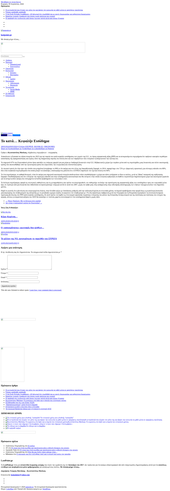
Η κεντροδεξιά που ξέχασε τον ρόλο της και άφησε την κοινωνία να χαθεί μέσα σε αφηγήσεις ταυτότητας (44, 10)
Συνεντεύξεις (15, 66)
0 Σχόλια (21, 147)
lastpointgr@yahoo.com (20, 475)
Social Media (15, 89)
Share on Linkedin (34, 149)
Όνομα (4, 273)
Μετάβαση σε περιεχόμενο (11, 2)
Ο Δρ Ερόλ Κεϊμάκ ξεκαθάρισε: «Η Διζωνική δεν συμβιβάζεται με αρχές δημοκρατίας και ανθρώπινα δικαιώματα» (48, 14)
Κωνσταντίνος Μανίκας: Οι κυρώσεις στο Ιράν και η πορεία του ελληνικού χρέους (36, 400)
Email (4, 277)
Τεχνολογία (10, 87)
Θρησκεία (14, 85)
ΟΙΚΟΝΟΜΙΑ (49, 147)
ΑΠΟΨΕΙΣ (29, 147)
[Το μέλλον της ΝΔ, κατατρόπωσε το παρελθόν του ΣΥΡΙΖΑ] (4, 234)
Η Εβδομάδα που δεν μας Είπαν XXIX (20, 403)
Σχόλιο (4, 269)
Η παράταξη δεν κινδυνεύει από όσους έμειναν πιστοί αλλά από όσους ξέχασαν (35, 18)
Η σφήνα (31, 446)
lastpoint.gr (6, 35)
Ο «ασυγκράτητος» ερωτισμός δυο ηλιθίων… (22, 227)
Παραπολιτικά (15, 64)
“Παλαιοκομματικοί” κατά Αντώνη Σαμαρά (21, 405)
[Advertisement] (85, 115)
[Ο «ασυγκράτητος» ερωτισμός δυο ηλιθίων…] (5, 223)
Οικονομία (9, 69)
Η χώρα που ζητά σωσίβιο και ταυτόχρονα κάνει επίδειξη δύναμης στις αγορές (40, 448)
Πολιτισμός (10, 81)
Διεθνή (12, 79)
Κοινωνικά (10, 71)
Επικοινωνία (10, 96)
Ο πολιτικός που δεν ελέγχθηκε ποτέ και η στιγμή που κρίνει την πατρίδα (43, 454)
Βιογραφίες (14, 75)
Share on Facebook (8, 149)
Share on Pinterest (47, 149)
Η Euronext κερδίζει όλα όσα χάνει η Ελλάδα (22, 407)
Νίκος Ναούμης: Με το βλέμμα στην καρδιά (23, 201)
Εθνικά (8, 77)
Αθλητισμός (14, 83)
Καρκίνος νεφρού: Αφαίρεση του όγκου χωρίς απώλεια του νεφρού (30, 16)
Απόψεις (9, 60)
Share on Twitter (21, 149)
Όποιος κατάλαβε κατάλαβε (16, 12)
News (10, 135)
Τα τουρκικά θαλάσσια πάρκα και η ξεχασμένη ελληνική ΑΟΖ (28, 409)
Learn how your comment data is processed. (45, 290)
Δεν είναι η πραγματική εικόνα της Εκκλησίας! (24, 203)
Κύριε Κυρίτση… (9, 216)
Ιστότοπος (4, 282)
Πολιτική (9, 62)
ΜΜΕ (12, 91)
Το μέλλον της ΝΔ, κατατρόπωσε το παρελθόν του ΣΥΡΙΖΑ (29, 238)
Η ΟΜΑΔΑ (10, 94)
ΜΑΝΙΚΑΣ (38, 147)
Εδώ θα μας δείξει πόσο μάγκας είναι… (42, 452)
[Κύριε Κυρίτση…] (6, 212)
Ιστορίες (13, 73)
